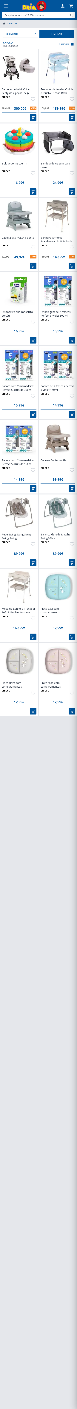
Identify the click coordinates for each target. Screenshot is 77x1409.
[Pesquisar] (71, 15)
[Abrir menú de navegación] (6, 6)
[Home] (4, 23)
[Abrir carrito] (71, 6)
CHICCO (6, 97)
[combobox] (38, 15)
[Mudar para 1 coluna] (72, 44)
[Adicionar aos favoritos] (33, 99)
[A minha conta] (62, 6)
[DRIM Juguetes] (34, 6)
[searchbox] (35, 15)
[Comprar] (33, 117)
